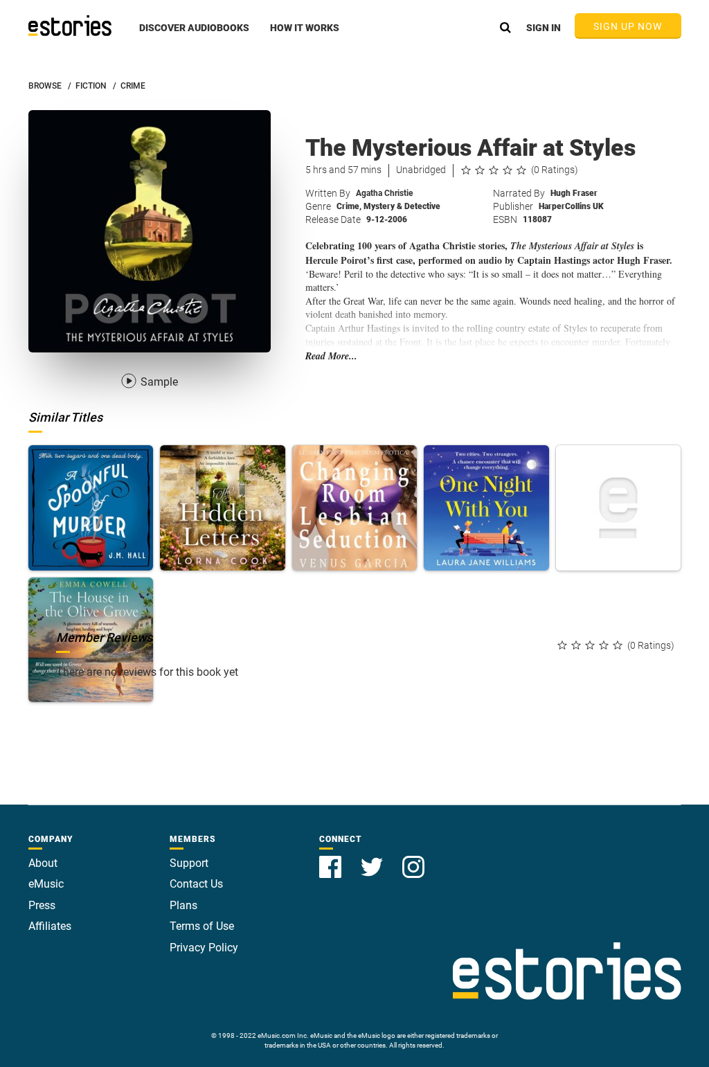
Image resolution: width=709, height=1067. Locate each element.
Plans (183, 905)
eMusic (46, 883)
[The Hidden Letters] (222, 508)
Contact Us (196, 883)
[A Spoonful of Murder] (91, 508)
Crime (348, 206)
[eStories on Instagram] (413, 859)
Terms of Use (202, 926)
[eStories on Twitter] (373, 859)
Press (41, 905)
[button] (194, 35)
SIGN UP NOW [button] (628, 26)
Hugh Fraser (574, 193)
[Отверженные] (618, 508)
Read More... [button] (331, 356)
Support (189, 863)
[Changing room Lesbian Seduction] (355, 508)
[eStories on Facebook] (331, 859)
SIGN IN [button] (543, 27)
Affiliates (49, 926)
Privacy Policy (204, 947)
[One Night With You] (486, 508)
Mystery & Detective (402, 206)
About (42, 863)
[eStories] (69, 25)
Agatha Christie (384, 193)
